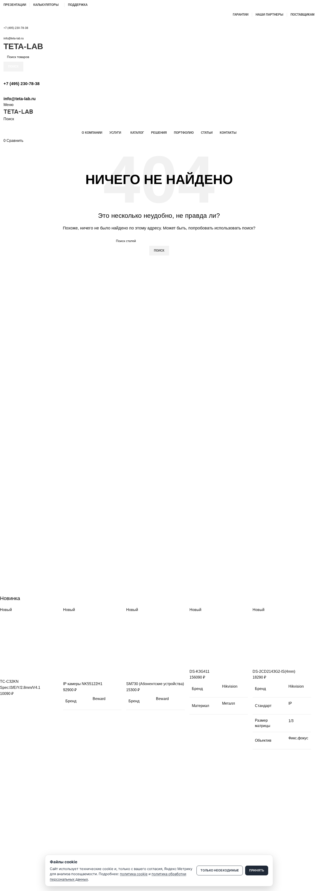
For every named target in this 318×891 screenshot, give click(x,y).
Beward (99, 699)
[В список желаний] (31, 673)
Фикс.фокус (298, 738)
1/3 (291, 721)
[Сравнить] (6, 673)
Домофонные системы (20, 827)
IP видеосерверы (16, 835)
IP (290, 703)
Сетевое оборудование (21, 819)
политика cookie (134, 874)
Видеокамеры (14, 811)
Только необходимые (219, 870)
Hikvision (229, 686)
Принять (256, 870)
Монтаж (9, 851)
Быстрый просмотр (18, 673)
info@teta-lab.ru (13, 38)
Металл (228, 703)
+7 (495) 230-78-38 (15, 28)
